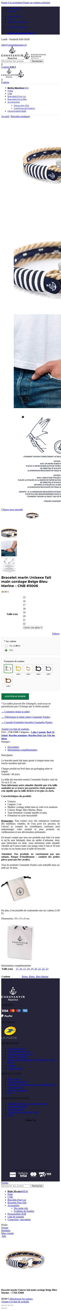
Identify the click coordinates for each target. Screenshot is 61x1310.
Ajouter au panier (15, 696)
